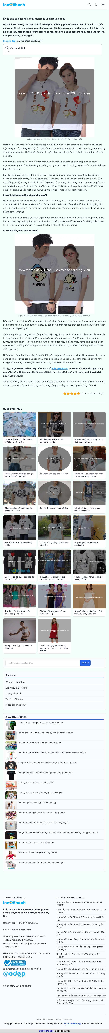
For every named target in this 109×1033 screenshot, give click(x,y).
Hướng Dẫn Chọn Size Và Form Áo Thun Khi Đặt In (80, 969)
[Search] (89, 4)
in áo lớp (38, 909)
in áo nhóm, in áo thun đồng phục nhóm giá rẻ (39, 742)
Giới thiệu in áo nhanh (16, 687)
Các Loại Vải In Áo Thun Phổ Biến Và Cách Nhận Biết (81, 995)
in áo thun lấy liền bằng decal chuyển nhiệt (38, 852)
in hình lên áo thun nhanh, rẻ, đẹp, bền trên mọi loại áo (43, 822)
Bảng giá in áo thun (15, 682)
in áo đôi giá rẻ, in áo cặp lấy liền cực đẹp (37, 802)
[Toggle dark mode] (96, 4)
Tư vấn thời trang (14, 699)
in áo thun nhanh (24, 909)
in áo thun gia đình (24, 912)
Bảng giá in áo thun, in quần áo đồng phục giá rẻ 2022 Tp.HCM (47, 762)
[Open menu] (103, 4)
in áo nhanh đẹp (60, 368)
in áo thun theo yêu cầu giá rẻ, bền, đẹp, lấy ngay (41, 862)
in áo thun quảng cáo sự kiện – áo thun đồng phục (41, 812)
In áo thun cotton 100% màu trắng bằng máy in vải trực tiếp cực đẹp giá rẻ (52, 752)
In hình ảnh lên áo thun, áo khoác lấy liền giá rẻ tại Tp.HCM (45, 732)
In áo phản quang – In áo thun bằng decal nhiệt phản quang (45, 772)
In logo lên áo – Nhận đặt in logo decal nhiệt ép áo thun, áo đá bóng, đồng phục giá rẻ (58, 832)
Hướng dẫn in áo (13, 693)
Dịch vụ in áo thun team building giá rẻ (36, 782)
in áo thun (8, 909)
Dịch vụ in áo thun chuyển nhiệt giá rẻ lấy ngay (40, 792)
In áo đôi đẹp (9, 41)
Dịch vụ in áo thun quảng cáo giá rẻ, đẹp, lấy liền (40, 722)
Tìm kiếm (85, 663)
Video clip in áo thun (15, 704)
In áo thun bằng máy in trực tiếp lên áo (36, 842)
